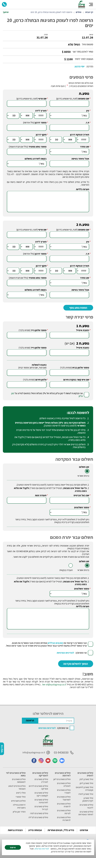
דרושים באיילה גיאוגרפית (19, 806)
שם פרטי (42, 98)
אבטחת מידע (35, 830)
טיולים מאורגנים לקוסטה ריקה (41, 794)
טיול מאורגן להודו (85, 794)
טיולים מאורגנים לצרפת (63, 812)
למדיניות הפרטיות (65, 652)
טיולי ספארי (20, 796)
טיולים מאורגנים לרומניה (63, 805)
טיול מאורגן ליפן (86, 783)
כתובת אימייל (82, 330)
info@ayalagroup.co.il (33, 752)
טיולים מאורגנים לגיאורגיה (63, 819)
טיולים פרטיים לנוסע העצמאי (16, 787)
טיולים (78, 12)
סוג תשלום (84, 466)
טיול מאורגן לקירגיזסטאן (87, 799)
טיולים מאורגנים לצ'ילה (38, 817)
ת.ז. (87, 122)
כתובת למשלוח (39, 364)
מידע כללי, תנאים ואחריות (61, 830)
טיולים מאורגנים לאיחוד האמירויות (85, 813)
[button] (91, 4)
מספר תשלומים (81, 507)
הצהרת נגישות (15, 830)
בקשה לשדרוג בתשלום (35, 158)
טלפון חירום (40, 379)
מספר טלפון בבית (80, 367)
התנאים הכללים (55, 643)
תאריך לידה (40, 110)
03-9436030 (61, 752)
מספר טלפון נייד (38, 330)
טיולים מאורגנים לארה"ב (41, 780)
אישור (13, 847)
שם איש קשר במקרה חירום (76, 379)
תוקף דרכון (41, 134)
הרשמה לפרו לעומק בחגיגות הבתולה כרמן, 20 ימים (51, 12)
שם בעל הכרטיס (81, 495)
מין (87, 110)
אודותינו (84, 830)
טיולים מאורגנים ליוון (62, 779)
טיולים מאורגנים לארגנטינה (41, 801)
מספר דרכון (40, 122)
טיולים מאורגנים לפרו (39, 813)
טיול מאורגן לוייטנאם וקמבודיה (84, 788)
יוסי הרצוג (79, 66)
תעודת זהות (40, 495)
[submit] (75, 663)
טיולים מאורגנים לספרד (63, 791)
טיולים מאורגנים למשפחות (18, 780)
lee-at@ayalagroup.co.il (54, 684)
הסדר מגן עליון (19, 811)
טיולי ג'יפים (20, 792)
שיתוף (6, 12)
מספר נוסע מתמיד (37, 146)
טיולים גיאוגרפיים (18, 800)
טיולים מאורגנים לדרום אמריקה (38, 787)
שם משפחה (83, 98)
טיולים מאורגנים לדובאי (86, 806)
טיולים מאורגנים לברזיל (41, 808)
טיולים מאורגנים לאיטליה (63, 784)
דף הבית (89, 12)
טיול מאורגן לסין (86, 779)
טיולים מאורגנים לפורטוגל (63, 798)
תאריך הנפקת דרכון (79, 134)
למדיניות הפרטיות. (41, 848)
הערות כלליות (82, 189)
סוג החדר (84, 146)
